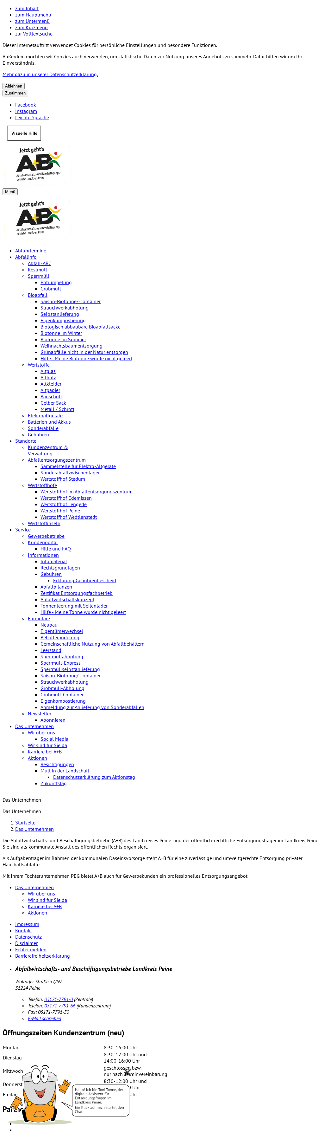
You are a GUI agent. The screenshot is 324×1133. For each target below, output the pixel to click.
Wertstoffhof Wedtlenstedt (68, 517)
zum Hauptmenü (33, 14)
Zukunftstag (53, 783)
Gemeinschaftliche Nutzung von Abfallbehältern (92, 644)
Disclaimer (26, 943)
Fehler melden (31, 949)
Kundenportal (43, 542)
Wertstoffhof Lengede (63, 504)
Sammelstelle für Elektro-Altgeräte (78, 466)
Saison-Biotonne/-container (70, 301)
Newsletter (39, 713)
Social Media (54, 739)
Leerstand (50, 650)
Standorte (25, 441)
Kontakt (23, 930)
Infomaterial (53, 561)
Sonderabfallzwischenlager (70, 472)
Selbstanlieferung (59, 314)
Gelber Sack (53, 403)
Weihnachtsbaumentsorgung (71, 345)
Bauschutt (51, 396)
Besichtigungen (57, 764)
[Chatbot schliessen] (127, 1072)
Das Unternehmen (34, 726)
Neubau (49, 625)
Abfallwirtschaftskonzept (67, 599)
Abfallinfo (26, 257)
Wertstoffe (39, 364)
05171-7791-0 (58, 999)
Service (23, 529)
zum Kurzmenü (31, 27)
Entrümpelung (56, 282)
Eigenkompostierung (63, 320)
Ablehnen (13, 86)
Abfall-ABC (39, 263)
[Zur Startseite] (162, 164)
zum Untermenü (32, 21)
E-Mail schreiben (44, 1018)
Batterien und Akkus (49, 422)
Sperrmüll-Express (60, 663)
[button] (69, 1093)
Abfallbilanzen (56, 586)
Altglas (48, 371)
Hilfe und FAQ (55, 548)
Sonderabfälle (43, 428)
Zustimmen (15, 93)
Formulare (39, 618)
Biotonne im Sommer (63, 339)
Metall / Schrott (57, 409)
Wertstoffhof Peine (60, 510)
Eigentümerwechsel (61, 631)
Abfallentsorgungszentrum (57, 460)
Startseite (25, 822)
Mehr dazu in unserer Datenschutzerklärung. (50, 74)
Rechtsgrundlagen (60, 567)
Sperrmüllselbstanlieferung (70, 669)
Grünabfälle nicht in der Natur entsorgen (84, 352)
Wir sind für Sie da (47, 745)
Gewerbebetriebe (46, 536)
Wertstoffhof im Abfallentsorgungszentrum (86, 491)
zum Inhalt (27, 8)
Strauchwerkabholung (64, 307)
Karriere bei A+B (45, 751)
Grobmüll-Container (62, 694)
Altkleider (50, 384)
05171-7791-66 (59, 1005)
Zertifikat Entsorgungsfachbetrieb (76, 593)
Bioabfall (37, 295)
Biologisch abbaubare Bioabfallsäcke (80, 326)
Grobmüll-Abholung (62, 688)
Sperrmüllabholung (61, 656)
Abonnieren (52, 720)
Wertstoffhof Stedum (62, 479)
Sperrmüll (38, 276)
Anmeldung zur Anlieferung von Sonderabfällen (92, 707)
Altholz (48, 377)
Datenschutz (28, 937)
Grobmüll (50, 288)
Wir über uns (41, 732)
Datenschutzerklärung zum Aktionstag (94, 777)
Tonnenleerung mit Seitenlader (74, 605)
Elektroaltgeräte (45, 415)
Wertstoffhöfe (42, 485)
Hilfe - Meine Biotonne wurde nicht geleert (86, 358)
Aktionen (37, 758)
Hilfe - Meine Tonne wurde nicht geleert (83, 612)
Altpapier (50, 390)
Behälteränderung (59, 637)
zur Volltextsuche (34, 33)
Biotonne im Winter (61, 333)
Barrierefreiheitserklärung (42, 956)
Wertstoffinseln (44, 523)
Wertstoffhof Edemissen (66, 498)
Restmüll (37, 269)
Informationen (43, 555)
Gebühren (38, 434)
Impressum (27, 924)
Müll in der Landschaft (64, 770)
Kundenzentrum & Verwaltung (48, 450)
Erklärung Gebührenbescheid (84, 580)
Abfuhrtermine (30, 250)
